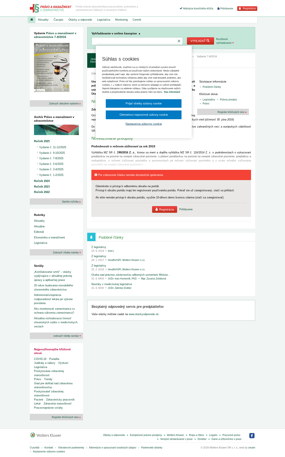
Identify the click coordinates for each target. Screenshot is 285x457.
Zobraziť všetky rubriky (66, 252)
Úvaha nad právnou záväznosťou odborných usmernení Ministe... (130, 274)
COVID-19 (40, 359)
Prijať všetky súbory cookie (144, 103)
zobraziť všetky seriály (66, 335)
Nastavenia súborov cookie (144, 123)
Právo (37, 379)
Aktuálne (39, 226)
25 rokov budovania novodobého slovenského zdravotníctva (53, 287)
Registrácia (249, 8)
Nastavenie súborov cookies (49, 451)
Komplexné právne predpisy (146, 435)
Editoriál (39, 231)
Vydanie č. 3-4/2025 (51, 169)
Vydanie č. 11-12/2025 (52, 147)
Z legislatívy (98, 247)
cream (251, 447)
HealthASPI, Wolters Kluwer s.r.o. (126, 260)
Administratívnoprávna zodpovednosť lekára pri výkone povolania (53, 299)
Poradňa (54, 359)
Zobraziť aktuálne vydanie (64, 103)
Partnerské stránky (151, 447)
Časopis (58, 19)
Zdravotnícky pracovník (60, 399)
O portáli (34, 447)
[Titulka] (31, 20)
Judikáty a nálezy (44, 362)
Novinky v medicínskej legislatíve (111, 284)
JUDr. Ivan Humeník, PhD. (123, 278)
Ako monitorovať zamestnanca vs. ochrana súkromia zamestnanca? (55, 310)
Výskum (63, 362)
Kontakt (48, 447)
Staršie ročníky (70, 201)
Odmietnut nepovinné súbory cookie (144, 114)
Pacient (38, 399)
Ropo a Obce (196, 435)
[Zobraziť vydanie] (51, 68)
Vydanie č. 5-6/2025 (51, 163)
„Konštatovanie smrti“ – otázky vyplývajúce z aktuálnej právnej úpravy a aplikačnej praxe (53, 276)
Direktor (202, 439)
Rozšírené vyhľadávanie (224, 41)
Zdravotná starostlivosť (58, 403)
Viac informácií (172, 92)
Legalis (213, 435)
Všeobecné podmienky (71, 447)
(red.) (111, 250)
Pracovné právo (231, 435)
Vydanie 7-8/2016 (207, 56)
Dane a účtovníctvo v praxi (226, 439)
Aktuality (43, 19)
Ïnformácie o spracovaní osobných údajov (112, 447)
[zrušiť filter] (179, 41)
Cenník (137, 19)
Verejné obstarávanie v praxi (176, 439)
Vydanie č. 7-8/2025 (51, 158)
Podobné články (212, 86)
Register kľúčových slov (65, 417)
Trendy (48, 379)
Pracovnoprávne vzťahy (48, 407)
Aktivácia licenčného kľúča (197, 8)
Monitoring (121, 19)
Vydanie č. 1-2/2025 (51, 175)
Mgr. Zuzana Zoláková (153, 278)
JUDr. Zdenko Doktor (119, 288)
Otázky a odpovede (80, 19)
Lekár (37, 403)
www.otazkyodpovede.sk (144, 314)
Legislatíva (103, 19)
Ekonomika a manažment (49, 237)
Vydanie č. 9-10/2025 (52, 152)
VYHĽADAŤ (198, 41)
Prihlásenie (226, 8)
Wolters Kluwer (175, 435)
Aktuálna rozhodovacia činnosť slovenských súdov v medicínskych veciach (55, 322)
